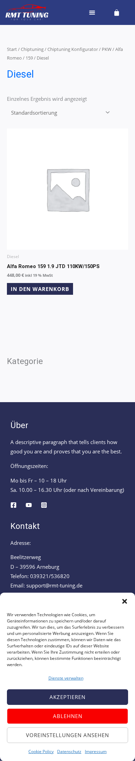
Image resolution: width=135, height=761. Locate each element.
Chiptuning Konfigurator (72, 49)
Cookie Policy (41, 751)
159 (29, 58)
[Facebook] (13, 505)
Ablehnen (67, 716)
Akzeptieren (68, 696)
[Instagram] (44, 505)
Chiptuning (32, 49)
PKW (106, 49)
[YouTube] (29, 505)
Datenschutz (69, 751)
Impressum (96, 751)
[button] (124, 601)
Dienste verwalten (65, 678)
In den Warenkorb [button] (40, 288)
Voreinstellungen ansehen (67, 735)
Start (12, 49)
